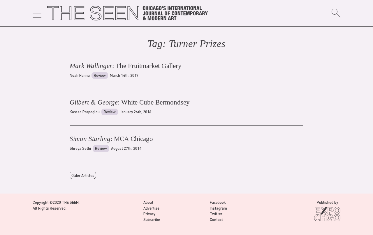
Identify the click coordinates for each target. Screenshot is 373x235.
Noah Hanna (80, 75)
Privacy (149, 213)
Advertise (151, 208)
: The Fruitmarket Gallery (126, 65)
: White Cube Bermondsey (130, 102)
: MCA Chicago (111, 138)
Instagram (218, 208)
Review (100, 75)
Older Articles (82, 175)
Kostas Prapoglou (85, 111)
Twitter (216, 213)
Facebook (218, 202)
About (148, 202)
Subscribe (151, 219)
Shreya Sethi (80, 148)
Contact (216, 219)
